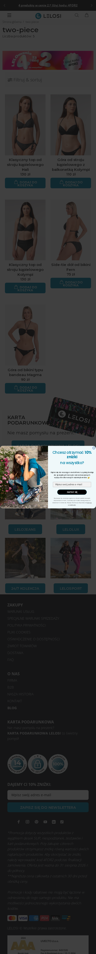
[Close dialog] (94, 448)
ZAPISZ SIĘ (72, 492)
